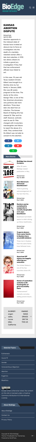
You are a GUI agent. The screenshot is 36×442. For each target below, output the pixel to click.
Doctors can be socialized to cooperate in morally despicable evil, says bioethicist (24, 209)
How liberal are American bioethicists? (23, 183)
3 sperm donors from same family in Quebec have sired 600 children (24, 235)
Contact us (6, 415)
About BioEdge (7, 411)
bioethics (5, 380)
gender (4, 362)
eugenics (5, 376)
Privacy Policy (7, 420)
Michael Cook (7, 35)
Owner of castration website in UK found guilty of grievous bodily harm (24, 284)
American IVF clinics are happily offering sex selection (24, 259)
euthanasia (6, 354)
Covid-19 (5, 358)
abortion (5, 371)
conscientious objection (10, 367)
